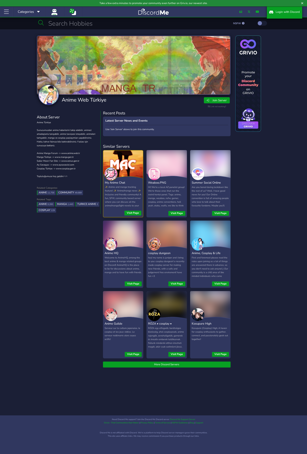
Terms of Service (162, 422)
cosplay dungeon (159, 253)
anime (46, 204)
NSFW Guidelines (180, 422)
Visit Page (133, 213)
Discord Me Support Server (182, 419)
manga (65, 204)
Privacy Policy (147, 422)
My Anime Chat (115, 183)
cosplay (47, 210)
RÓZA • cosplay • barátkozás (160, 326)
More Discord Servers (166, 364)
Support (199, 422)
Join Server (220, 100)
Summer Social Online (206, 183)
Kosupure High (201, 324)
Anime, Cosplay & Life (206, 253)
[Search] (41, 22)
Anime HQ (111, 253)
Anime (46, 192)
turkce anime (87, 204)
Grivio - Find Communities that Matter (121, 422)
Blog (192, 422)
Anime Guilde (113, 324)
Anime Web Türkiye (84, 99)
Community (70, 192)
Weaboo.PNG (157, 183)
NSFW (237, 23)
